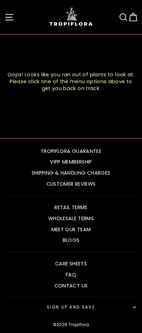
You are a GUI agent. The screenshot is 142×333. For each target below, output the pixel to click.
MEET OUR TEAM (71, 229)
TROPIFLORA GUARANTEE (71, 151)
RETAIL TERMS (70, 207)
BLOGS (71, 240)
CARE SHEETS (71, 263)
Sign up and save (71, 307)
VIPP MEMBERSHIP (71, 161)
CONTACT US (71, 285)
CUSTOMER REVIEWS (71, 183)
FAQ (71, 274)
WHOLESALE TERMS (71, 218)
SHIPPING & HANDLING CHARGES (71, 172)
